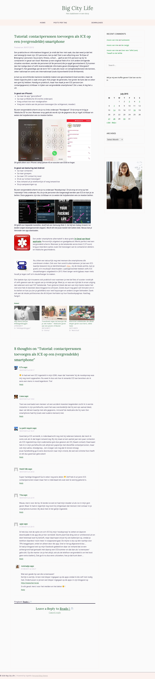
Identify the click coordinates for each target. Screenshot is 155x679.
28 (114, 119)
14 (114, 110)
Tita (21, 495)
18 (134, 110)
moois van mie (112, 40)
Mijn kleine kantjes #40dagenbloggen (21, 322)
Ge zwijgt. (125, 45)
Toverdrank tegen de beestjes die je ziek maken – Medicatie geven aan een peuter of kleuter (54, 323)
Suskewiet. (125, 40)
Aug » (114, 122)
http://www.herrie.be (30, 583)
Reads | (26, 602)
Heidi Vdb (23, 469)
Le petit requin (25, 428)
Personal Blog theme (40, 676)
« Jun (108, 122)
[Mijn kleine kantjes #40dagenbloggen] (26, 313)
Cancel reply (55, 612)
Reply (21, 384)
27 (109, 119)
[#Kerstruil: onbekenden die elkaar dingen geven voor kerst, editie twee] (81, 313)
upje (21, 524)
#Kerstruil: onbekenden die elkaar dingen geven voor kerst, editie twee (81, 323)
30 (124, 119)
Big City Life (77, 8)
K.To (21, 367)
